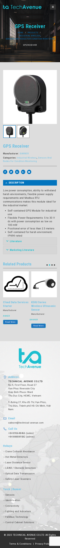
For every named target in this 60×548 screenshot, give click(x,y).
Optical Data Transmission (20, 473)
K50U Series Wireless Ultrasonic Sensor (43, 306)
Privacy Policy (43, 543)
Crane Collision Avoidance (20, 451)
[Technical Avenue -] (22, 7)
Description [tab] (16, 182)
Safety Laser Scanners (18, 479)
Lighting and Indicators (18, 511)
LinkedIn (17, 172)
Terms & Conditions (20, 543)
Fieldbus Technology (16, 517)
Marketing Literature (22, 250)
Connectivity (12, 505)
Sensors (10, 494)
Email (29, 172)
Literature (16, 241)
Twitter (11, 172)
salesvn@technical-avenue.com (26, 422)
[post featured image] (16, 284)
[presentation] (7, 97)
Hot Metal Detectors (16, 457)
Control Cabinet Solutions (19, 522)
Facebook (5, 172)
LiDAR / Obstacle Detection (20, 468)
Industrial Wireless (27, 158)
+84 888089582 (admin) (21, 436)
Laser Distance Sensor (18, 462)
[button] (47, 265)
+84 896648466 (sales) (21, 433)
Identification (12, 500)
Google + (23, 172)
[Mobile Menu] (53, 7)
